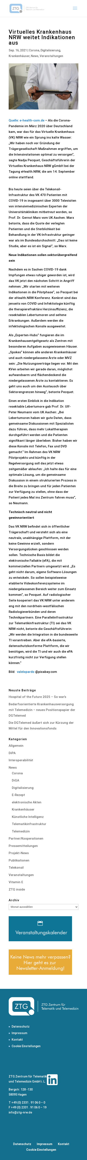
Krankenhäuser (19, 56)
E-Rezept (18, 795)
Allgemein (16, 746)
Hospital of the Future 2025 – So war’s (37, 697)
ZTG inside (17, 889)
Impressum (19, 1033)
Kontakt (17, 1039)
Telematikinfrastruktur (29, 824)
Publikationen (19, 860)
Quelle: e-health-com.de (26, 120)
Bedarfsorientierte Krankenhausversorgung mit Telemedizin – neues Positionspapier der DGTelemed (42, 709)
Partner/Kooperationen (26, 838)
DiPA (12, 753)
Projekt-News (19, 853)
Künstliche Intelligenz (28, 817)
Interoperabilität (21, 760)
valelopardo (25, 672)
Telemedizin (21, 831)
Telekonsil (16, 867)
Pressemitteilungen (23, 846)
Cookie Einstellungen (26, 1046)
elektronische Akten (26, 802)
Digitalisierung (50, 50)
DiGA (15, 780)
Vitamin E (16, 882)
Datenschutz (21, 1026)
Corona (34, 50)
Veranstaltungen (51, 56)
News (34, 56)
